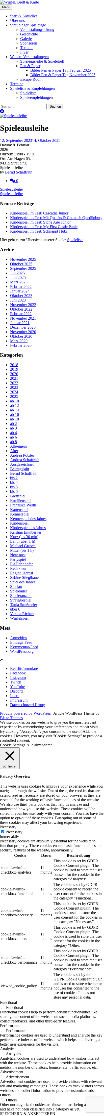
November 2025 (23, 259)
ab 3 (13, 428)
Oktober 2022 (21, 309)
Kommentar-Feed (24, 647)
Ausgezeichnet (22, 464)
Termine (26, 48)
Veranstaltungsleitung (37, 29)
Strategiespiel (20, 600)
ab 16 (14, 414)
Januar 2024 (20, 291)
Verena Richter (22, 614)
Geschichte (29, 34)
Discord (16, 691)
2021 (14, 378)
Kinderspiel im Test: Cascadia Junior (39, 213)
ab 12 (14, 405)
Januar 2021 (20, 323)
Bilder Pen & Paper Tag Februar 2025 (60, 70)
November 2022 (23, 305)
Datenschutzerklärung (27, 705)
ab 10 (14, 401)
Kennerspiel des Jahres (28, 519)
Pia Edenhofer (21, 564)
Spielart (16, 586)
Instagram (18, 677)
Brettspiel (17, 496)
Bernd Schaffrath (18, 172)
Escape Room (31, 79)
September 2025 (23, 268)
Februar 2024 (21, 286)
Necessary (14, 832)
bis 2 (14, 478)
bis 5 (14, 487)
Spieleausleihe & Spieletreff (42, 61)
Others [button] (5, 1095)
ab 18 (14, 419)
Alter (14, 451)
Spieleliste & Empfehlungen (32, 88)
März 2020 (19, 341)
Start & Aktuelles (23, 16)
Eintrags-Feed (21, 642)
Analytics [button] (7, 1049)
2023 (14, 387)
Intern (14, 696)
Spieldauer (18, 591)
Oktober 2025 (21, 264)
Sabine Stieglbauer (25, 577)
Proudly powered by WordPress (26, 713)
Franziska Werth (23, 505)
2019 (14, 369)
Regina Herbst (21, 573)
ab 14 (14, 410)
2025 (14, 396)
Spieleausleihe (11, 189)
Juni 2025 (18, 277)
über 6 (15, 609)
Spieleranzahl (21, 595)
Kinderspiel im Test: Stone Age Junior (40, 222)
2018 (14, 365)
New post (17, 555)
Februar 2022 (21, 314)
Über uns (17, 20)
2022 (14, 383)
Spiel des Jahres (22, 582)
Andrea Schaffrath (24, 460)
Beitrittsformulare (24, 668)
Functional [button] (8, 1002)
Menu (6, 7)
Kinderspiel (19, 523)
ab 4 (13, 433)
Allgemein (18, 446)
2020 (14, 374)
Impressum (19, 700)
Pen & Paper (30, 66)
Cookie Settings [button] (12, 745)
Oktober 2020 (21, 336)
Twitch (15, 682)
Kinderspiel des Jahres (28, 528)
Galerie (26, 38)
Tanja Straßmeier (23, 605)
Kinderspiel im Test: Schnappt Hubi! (39, 231)
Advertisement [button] (11, 1072)
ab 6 (13, 437)
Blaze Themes (11, 718)
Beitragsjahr (19, 469)
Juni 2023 (18, 300)
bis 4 (14, 482)
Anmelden (18, 638)
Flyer (24, 52)
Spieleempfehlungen (36, 97)
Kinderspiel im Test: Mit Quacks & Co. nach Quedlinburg (56, 218)
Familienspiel (20, 500)
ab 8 (13, 442)
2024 (14, 392)
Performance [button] (10, 1025)
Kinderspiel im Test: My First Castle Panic (43, 227)
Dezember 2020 (23, 327)
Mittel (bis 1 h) (22, 550)
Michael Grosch (23, 546)
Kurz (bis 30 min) (24, 537)
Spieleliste (28, 93)
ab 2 (13, 423)
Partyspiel (18, 559)
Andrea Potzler (22, 455)
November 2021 (23, 318)
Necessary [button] (8, 827)
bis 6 (14, 491)
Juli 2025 (17, 273)
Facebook (18, 673)
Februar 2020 (21, 345)
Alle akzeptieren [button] (40, 745)
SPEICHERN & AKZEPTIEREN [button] (27, 1113)
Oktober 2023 (21, 295)
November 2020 (23, 332)
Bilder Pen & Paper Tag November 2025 (62, 75)
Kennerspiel (19, 514)
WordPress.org (22, 651)
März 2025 (19, 282)
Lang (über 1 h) (22, 541)
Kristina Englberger (25, 532)
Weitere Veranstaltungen (29, 57)
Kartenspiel (19, 509)
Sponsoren (28, 43)
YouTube (17, 686)
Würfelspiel (19, 618)
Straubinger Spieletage (28, 25)
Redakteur (18, 568)
